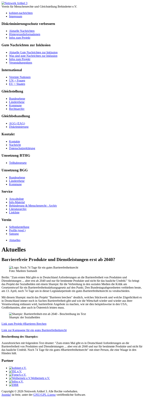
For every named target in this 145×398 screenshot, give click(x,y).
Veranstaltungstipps (20, 62)
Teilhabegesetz (18, 162)
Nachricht (15, 144)
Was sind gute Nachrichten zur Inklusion (33, 55)
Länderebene (17, 102)
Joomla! (6, 394)
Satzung (14, 233)
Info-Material (17, 202)
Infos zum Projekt (19, 37)
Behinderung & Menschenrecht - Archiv (33, 205)
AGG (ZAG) (17, 123)
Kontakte (14, 141)
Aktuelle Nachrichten (22, 30)
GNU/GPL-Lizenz (44, 394)
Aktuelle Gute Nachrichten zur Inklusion (33, 52)
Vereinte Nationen (20, 77)
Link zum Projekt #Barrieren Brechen (24, 323)
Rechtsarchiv (17, 108)
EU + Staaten (17, 83)
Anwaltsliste (16, 198)
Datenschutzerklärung (22, 148)
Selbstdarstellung (19, 227)
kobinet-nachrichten (21, 13)
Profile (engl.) (17, 230)
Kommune (15, 105)
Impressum (15, 16)
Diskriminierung (19, 126)
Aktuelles (14, 240)
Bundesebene (17, 98)
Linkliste (14, 212)
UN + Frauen (17, 80)
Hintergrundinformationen (24, 34)
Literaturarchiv (18, 209)
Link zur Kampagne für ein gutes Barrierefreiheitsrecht (34, 330)
